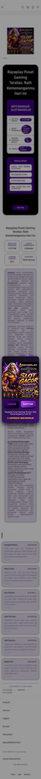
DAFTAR (28, 404)
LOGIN (12, 404)
